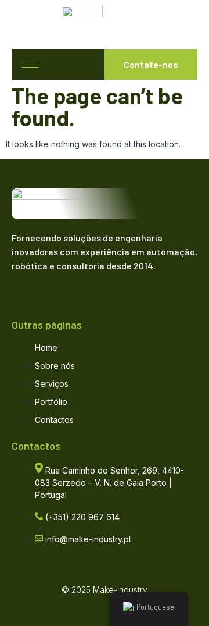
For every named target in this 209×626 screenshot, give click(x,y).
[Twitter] (49, 287)
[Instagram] (71, 287)
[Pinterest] (94, 287)
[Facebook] (26, 287)
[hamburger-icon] (30, 65)
